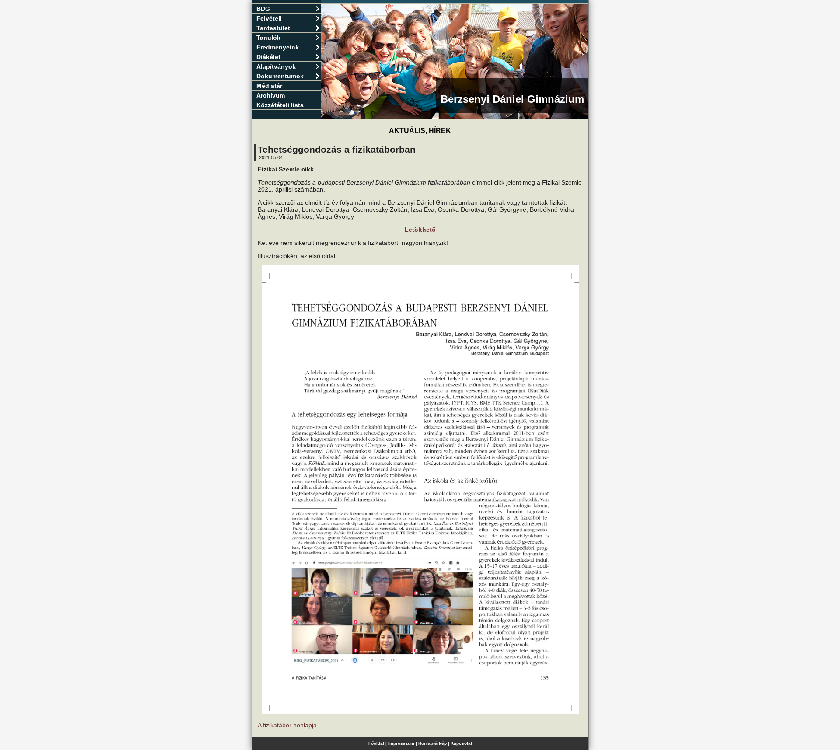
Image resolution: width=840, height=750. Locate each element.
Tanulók (268, 37)
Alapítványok (276, 66)
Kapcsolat (461, 743)
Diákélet (268, 56)
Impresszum (401, 743)
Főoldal (376, 743)
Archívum (270, 95)
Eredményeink (277, 47)
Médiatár (269, 85)
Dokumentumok (280, 76)
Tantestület (273, 27)
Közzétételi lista (280, 104)
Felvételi (269, 18)
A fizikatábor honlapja (287, 725)
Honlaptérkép (432, 743)
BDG (263, 8)
